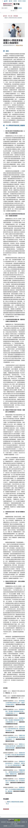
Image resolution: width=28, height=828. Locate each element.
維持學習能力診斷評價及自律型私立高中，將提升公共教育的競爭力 (15, 702)
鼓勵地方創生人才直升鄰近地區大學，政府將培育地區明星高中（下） (15, 737)
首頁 (11, 1)
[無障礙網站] (17, 819)
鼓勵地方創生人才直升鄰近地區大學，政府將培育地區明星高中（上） (15, 728)
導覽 (6, 1)
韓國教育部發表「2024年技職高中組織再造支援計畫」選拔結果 (15, 789)
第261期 (10, 16)
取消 (25, 1)
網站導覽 (5, 825)
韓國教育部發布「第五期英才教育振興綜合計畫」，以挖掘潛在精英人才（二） (15, 720)
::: (2, 0)
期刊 (16, 1)
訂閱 (21, 1)
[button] (4, 30)
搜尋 (16, 8)
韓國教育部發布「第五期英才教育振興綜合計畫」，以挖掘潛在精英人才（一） (15, 711)
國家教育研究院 (18, 825)
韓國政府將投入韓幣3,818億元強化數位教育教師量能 (15, 754)
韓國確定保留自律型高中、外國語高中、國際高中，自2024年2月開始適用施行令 (15, 763)
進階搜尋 (20, 8)
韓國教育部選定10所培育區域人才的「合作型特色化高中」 (15, 780)
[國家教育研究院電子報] (15, 4)
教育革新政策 (6, 809)
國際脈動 (15, 16)
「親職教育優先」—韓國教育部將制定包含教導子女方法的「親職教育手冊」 (15, 772)
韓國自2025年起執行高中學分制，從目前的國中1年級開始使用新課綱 (15, 746)
